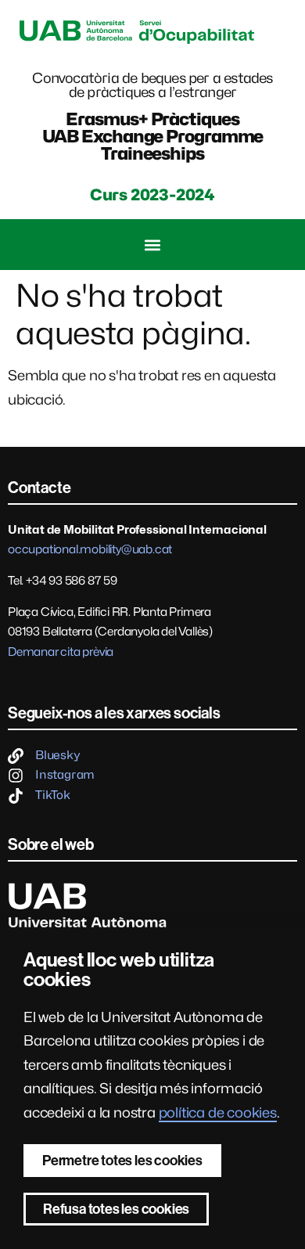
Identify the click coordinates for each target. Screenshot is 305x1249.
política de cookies (218, 1112)
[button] (153, 244)
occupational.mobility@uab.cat (90, 549)
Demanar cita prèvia (60, 652)
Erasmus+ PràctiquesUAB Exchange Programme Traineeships (153, 136)
